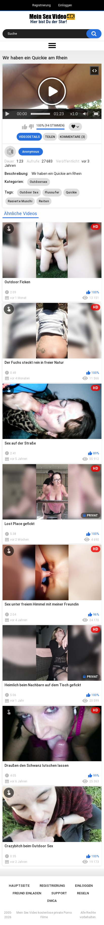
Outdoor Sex (29, 192)
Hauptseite (19, 886)
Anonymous (30, 151)
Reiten (44, 201)
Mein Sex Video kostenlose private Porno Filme (44, 915)
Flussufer (52, 192)
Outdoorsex (38, 182)
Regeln (83, 893)
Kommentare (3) (72, 137)
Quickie (71, 192)
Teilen (50, 137)
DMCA (52, 901)
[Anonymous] (10, 151)
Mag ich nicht (31, 126)
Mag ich (24, 126)
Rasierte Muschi (20, 201)
